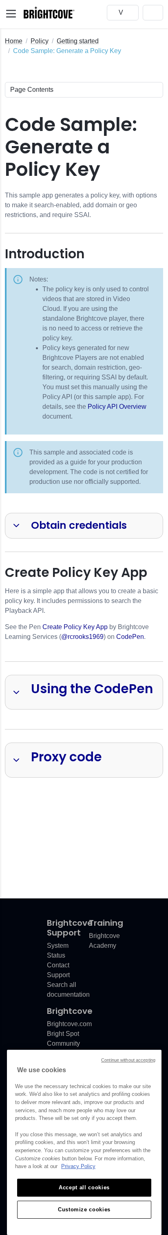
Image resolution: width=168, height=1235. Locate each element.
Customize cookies (84, 1209)
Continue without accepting (128, 1060)
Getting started (78, 41)
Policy (40, 41)
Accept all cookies (84, 1187)
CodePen (130, 636)
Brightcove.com (69, 1023)
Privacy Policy (78, 1166)
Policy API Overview (117, 406)
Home (13, 41)
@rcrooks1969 (82, 636)
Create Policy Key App (75, 626)
